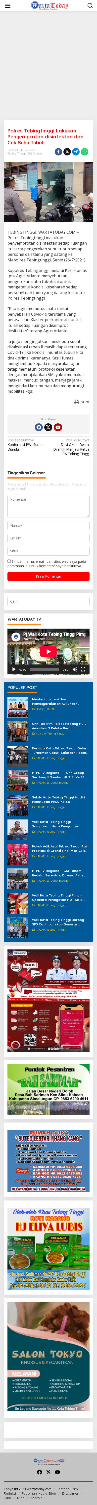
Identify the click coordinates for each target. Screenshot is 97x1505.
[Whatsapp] (84, 151)
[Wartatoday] (49, 5)
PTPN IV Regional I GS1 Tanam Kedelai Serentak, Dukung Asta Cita (57, 873)
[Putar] (13, 669)
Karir (7, 1498)
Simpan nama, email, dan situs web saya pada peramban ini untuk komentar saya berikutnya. (46, 563)
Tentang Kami (68, 1489)
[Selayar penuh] (83, 669)
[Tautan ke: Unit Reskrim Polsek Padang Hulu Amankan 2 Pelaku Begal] (17, 731)
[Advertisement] (48, 66)
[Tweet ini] (67, 151)
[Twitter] (48, 427)
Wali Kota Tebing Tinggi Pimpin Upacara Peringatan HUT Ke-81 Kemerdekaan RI (58, 897)
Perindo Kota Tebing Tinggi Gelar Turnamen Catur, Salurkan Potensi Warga (60, 750)
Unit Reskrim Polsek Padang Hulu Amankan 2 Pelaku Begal (59, 726)
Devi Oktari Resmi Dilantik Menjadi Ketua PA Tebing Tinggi (71, 447)
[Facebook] (39, 427)
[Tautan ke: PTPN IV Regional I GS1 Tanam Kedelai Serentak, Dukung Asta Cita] (17, 878)
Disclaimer (70, 1493)
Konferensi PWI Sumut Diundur (25, 444)
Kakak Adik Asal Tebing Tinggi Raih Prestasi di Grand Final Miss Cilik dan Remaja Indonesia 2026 (60, 848)
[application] (48, 652)
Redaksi (10, 1493)
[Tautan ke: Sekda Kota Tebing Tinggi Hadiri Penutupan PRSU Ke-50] (17, 805)
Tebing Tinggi (16, 153)
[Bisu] (75, 669)
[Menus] (8, 5)
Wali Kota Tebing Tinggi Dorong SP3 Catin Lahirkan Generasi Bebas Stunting (58, 922)
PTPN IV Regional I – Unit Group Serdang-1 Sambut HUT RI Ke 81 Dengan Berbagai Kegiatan (58, 775)
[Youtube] (58, 427)
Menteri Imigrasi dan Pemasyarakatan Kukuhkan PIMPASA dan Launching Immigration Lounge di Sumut (56, 701)
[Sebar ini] (58, 151)
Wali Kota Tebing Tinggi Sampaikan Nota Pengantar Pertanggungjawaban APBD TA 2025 (57, 824)
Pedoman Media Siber (39, 1493)
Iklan (20, 1498)
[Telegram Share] (76, 151)
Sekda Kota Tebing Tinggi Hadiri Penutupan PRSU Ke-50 (58, 799)
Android (36, 1498)
